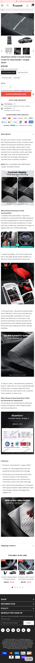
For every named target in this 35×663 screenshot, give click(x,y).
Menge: (3, 83)
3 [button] (17, 587)
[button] (1, 51)
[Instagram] (8, 630)
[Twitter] (28, 630)
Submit (28, 623)
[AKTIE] (32, 94)
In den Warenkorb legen (16, 94)
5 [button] (22, 587)
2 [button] (15, 587)
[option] (17, 29)
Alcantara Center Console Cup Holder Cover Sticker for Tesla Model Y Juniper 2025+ (26, 578)
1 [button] (12, 587)
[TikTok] (18, 630)
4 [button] (20, 587)
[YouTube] (23, 630)
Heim (2, 10)
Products (8, 10)
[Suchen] (8, 5)
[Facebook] (3, 630)
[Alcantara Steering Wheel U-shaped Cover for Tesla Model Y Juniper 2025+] (9, 567)
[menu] (2, 5)
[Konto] (27, 5)
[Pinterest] (13, 630)
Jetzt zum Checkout (17, 100)
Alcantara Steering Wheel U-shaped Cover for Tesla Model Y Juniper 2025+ (9, 578)
